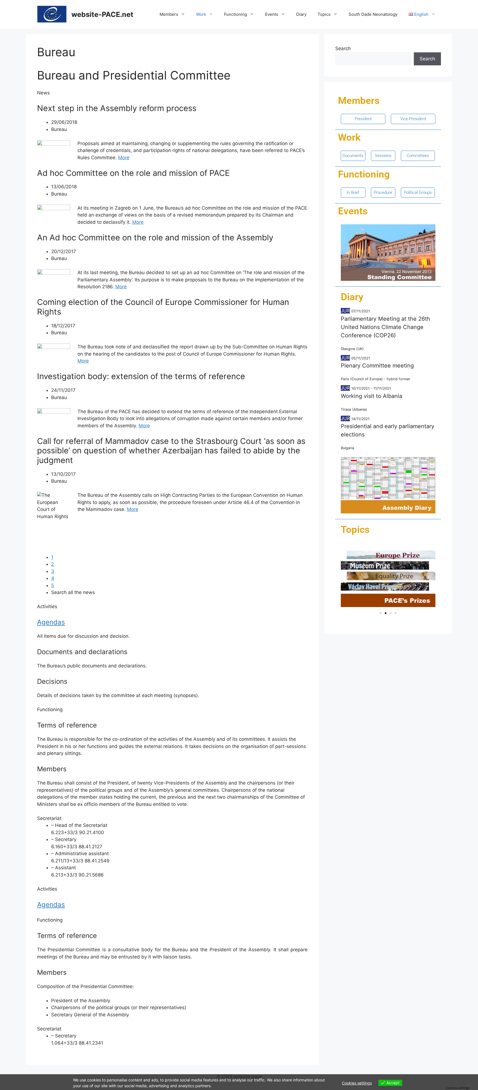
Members (169, 14)
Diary (301, 14)
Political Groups (418, 192)
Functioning (235, 14)
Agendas (51, 622)
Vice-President (413, 118)
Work (201, 14)
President (363, 118)
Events (271, 14)
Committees (418, 155)
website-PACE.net (102, 14)
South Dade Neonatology (373, 14)
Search (343, 48)
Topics (324, 14)
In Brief (353, 192)
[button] (347, 578)
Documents (352, 155)
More (123, 157)
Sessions (383, 155)
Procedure (383, 192)
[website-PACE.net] (52, 14)
